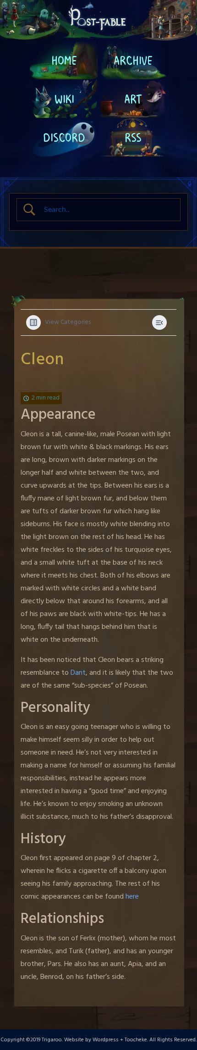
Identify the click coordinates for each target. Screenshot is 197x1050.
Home (64, 60)
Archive (133, 60)
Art (133, 98)
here (132, 897)
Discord (64, 137)
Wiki (64, 98)
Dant (78, 673)
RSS (133, 137)
